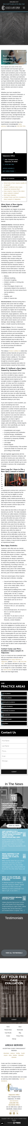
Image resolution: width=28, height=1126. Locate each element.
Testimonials (20, 1029)
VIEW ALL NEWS (14, 825)
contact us (15, 661)
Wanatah (21, 1055)
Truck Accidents (7, 698)
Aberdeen (6, 1053)
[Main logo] (11, 7)
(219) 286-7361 (20, 4)
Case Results (8, 1032)
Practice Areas (8, 1029)
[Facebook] (10, 1113)
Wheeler (14, 1057)
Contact (8, 1035)
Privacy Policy (19, 1035)
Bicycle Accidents (7, 706)
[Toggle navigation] (24, 7)
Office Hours (8, 168)
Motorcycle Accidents (8, 702)
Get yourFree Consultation (14, 36)
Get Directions (8, 171)
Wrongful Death (7, 719)
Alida (10, 1055)
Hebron (12, 1053)
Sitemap (14, 1038)
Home (8, 1026)
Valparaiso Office (14, 1094)
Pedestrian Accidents (8, 710)
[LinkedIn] (14, 1113)
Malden (15, 1055)
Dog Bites (5, 723)
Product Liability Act (14, 351)
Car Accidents (6, 693)
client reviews (7, 669)
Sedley (18, 1053)
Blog (20, 1032)
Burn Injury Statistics (10, 195)
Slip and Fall (6, 715)
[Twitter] (17, 1113)
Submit (14, 771)
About (20, 1026)
